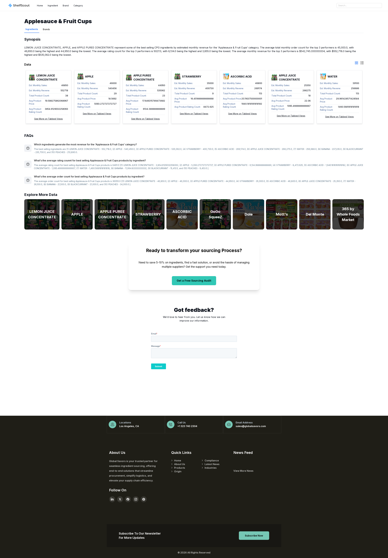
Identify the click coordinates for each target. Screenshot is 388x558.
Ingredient (53, 5)
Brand (66, 5)
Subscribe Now (254, 535)
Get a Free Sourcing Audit (194, 280)
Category (78, 5)
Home (40, 5)
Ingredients (31, 29)
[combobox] (359, 5)
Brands (46, 29)
